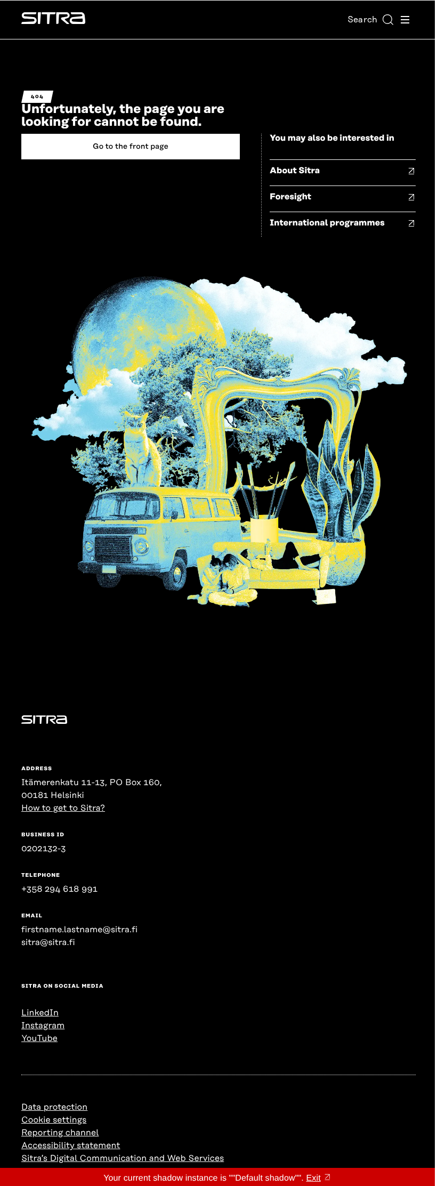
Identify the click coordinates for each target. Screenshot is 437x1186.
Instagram (42, 1025)
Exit (313, 1178)
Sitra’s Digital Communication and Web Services (122, 1158)
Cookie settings (53, 1120)
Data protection (54, 1107)
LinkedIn (40, 1013)
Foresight (290, 196)
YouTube (39, 1038)
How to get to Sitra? (63, 808)
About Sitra (295, 170)
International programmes (327, 223)
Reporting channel (60, 1132)
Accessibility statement (70, 1145)
